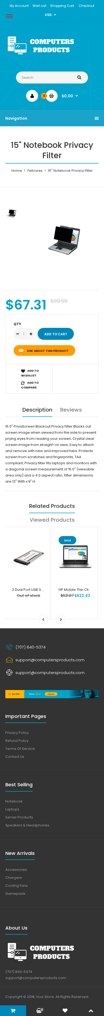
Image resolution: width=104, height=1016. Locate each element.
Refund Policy (17, 740)
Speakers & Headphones (27, 825)
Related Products (52, 506)
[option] (65, 236)
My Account (19, 5)
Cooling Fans (16, 885)
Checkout (86, 5)
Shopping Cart (62, 5)
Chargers (13, 877)
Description (37, 409)
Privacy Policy (17, 732)
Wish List (39, 5)
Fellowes (35, 170)
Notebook (14, 801)
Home (16, 170)
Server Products (19, 817)
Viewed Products (52, 520)
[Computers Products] (52, 55)
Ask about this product (48, 351)
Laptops (12, 809)
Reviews (71, 409)
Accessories (16, 869)
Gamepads (15, 893)
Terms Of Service (20, 748)
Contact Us (14, 756)
